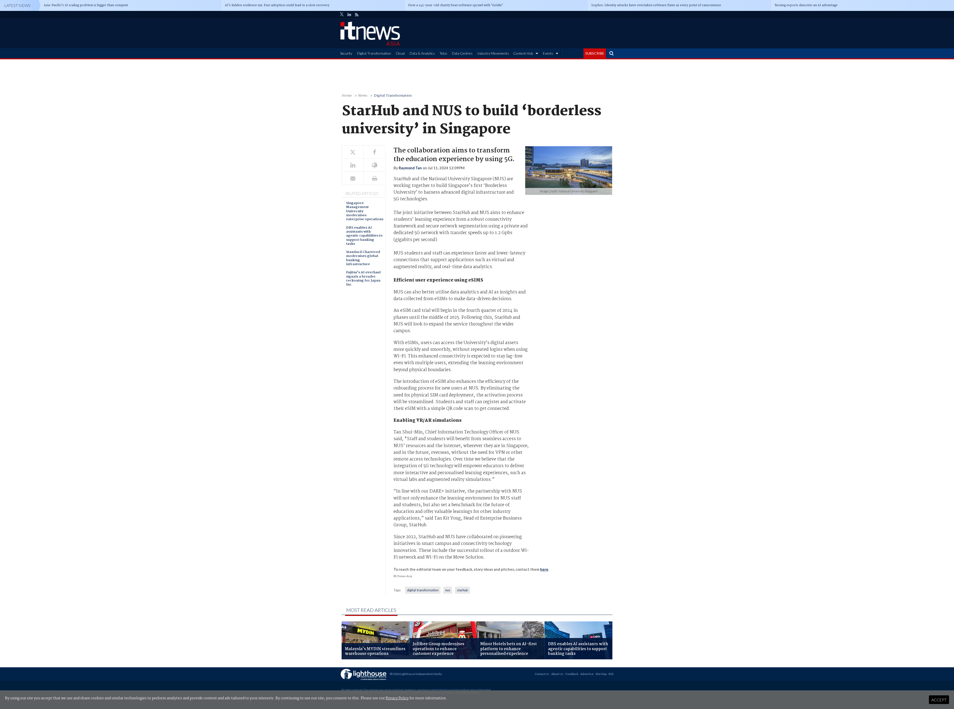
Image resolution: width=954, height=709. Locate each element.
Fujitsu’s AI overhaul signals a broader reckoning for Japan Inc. (363, 278)
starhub (462, 590)
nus (447, 590)
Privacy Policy (397, 698)
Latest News (17, 5)
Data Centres (462, 53)
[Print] (374, 178)
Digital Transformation (374, 53)
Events (548, 53)
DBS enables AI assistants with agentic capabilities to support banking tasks (364, 236)
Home (347, 95)
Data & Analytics (422, 53)
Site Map (601, 674)
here (544, 569)
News (362, 95)
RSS (611, 674)
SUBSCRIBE (594, 53)
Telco (443, 53)
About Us (557, 674)
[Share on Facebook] (374, 152)
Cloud (400, 53)
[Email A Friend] (353, 178)
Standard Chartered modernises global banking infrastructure (363, 258)
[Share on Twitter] (353, 152)
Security (346, 53)
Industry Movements (493, 53)
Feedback (571, 674)
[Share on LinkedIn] (353, 165)
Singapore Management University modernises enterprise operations (364, 211)
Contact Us (542, 674)
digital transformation (422, 590)
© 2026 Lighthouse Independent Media (416, 674)
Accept (939, 699)
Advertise (587, 674)
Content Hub (523, 53)
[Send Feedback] (374, 165)
